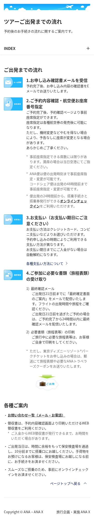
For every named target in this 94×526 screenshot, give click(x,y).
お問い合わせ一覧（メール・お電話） (36, 415)
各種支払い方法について (44, 263)
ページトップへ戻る (65, 483)
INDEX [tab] (9, 48)
